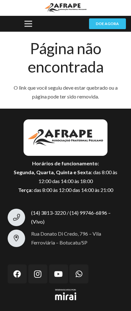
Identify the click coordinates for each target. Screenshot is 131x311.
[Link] (65, 8)
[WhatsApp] (78, 273)
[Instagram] (37, 273)
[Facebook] (17, 273)
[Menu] (28, 24)
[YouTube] (58, 273)
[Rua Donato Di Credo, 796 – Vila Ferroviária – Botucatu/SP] (19, 238)
